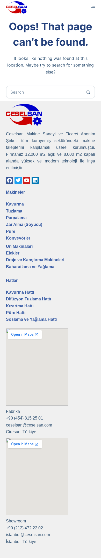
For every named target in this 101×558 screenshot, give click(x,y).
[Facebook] (9, 180)
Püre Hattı (15, 312)
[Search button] (88, 92)
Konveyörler (18, 238)
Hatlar (12, 280)
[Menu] (93, 8)
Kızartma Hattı (19, 306)
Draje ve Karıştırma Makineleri (35, 260)
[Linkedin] (35, 180)
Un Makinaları (19, 246)
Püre (10, 231)
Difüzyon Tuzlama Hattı (28, 299)
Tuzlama (14, 211)
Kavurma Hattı (20, 292)
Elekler (12, 253)
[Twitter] (18, 180)
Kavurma (15, 204)
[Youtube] (26, 180)
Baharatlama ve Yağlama (30, 267)
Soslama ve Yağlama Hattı (31, 319)
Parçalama (16, 218)
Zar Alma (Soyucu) (24, 224)
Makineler (15, 192)
